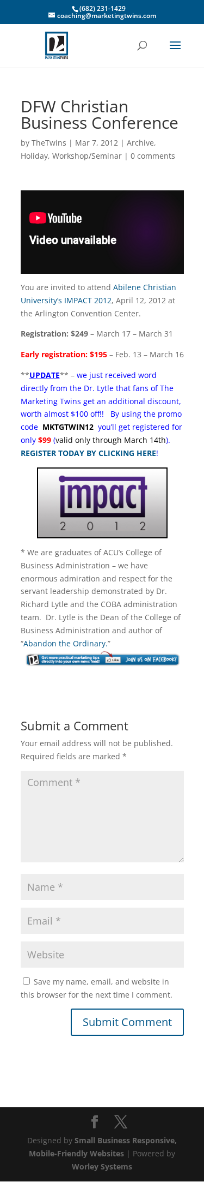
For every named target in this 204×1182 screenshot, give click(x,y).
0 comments (153, 156)
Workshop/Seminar (87, 156)
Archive (140, 142)
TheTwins (49, 142)
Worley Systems (102, 1166)
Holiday (34, 156)
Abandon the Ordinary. (65, 643)
